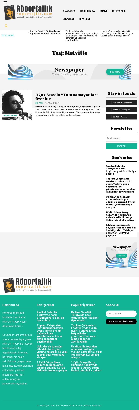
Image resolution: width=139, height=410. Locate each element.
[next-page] (136, 33)
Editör (39, 103)
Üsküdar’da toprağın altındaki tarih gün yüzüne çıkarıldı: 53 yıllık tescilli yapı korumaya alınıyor (117, 33)
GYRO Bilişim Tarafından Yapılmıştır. (86, 405)
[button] (6, 26)
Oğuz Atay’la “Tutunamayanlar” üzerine (66, 96)
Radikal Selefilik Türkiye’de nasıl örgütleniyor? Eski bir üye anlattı (45, 32)
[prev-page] (28, 33)
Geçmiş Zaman (10, 115)
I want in (121, 146)
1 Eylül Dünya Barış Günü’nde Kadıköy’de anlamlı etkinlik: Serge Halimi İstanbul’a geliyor (120, 216)
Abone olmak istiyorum (121, 321)
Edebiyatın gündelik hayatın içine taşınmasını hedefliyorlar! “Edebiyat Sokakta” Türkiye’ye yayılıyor (121, 230)
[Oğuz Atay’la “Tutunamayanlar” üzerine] (17, 105)
